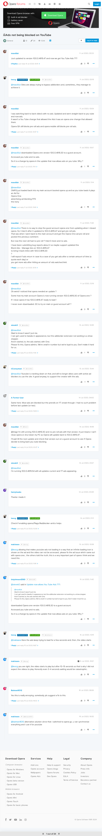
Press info (85, 769)
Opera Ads (35, 776)
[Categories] (29, 4)
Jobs (83, 772)
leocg (13, 79)
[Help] (59, 4)
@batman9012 (17, 722)
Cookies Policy (69, 772)
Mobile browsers (12, 789)
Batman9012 (16, 690)
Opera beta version (15, 781)
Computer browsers (13, 765)
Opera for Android (15, 794)
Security (67, 765)
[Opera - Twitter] (10, 819)
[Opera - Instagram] (25, 819)
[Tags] (39, 4)
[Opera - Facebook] (6, 819)
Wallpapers (36, 772)
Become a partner (89, 780)
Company (86, 758)
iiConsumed (16, 369)
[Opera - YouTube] (15, 819)
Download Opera (55, 15)
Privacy (66, 769)
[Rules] (54, 4)
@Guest (25, 426)
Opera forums (53, 772)
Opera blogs (52, 769)
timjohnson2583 (18, 579)
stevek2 (14, 325)
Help (49, 758)
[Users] (44, 4)
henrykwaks (16, 492)
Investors (85, 776)
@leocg (25, 544)
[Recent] (34, 4)
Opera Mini (12, 798)
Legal (66, 758)
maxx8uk (15, 53)
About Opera (86, 765)
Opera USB (12, 784)
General (10, 41)
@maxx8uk (47, 79)
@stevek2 (32, 579)
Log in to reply (92, 40)
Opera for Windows (15, 769)
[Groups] (49, 4)
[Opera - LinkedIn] (20, 819)
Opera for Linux (14, 777)
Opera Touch (12, 801)
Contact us (85, 784)
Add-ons (34, 765)
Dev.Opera (52, 776)
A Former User (17, 398)
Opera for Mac (13, 773)
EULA (65, 776)
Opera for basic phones (17, 805)
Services (36, 758)
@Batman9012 (28, 716)
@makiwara (48, 635)
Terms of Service (70, 780)
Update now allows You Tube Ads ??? (43, 584)
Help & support (54, 765)
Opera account (37, 769)
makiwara (15, 544)
